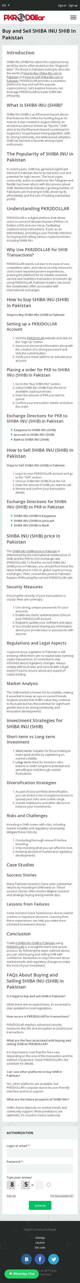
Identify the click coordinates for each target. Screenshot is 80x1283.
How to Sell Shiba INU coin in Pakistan (35, 79)
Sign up (73, 5)
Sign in (62, 5)
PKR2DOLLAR (35, 338)
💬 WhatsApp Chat (21, 1273)
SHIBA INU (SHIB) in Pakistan (36, 943)
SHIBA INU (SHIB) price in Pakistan (34, 551)
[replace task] (48, 1184)
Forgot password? (61, 1196)
